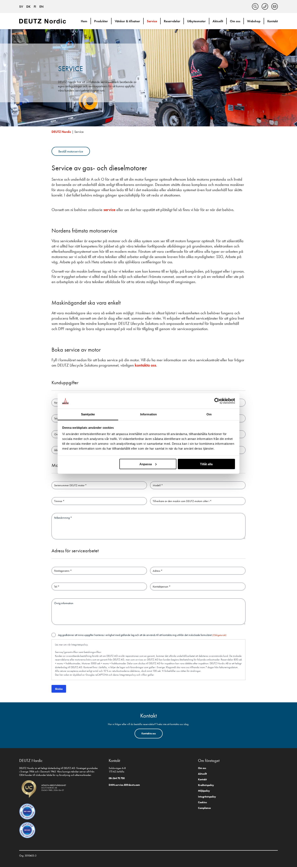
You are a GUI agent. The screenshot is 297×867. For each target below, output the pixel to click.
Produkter (101, 21)
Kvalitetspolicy (206, 785)
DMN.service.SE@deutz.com (124, 785)
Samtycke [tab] (88, 414)
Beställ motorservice (70, 151)
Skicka (59, 689)
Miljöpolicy (204, 790)
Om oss (235, 21)
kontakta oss (145, 365)
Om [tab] (209, 414)
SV (21, 6)
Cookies (202, 802)
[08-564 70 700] (265, 6)
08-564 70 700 (117, 778)
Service (152, 21)
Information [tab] (148, 414)
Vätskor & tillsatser (127, 21)
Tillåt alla (206, 464)
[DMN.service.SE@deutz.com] (274, 6)
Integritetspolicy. (79, 644)
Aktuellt (218, 21)
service (109, 209)
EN (41, 6)
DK (28, 6)
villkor (144, 674)
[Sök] (255, 6)
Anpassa (145, 464)
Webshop (253, 21)
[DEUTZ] (43, 21)
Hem (84, 21)
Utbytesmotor (196, 21)
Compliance (204, 808)
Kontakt (272, 21)
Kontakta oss (148, 733)
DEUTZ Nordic (61, 132)
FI (35, 6)
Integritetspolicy (127, 674)
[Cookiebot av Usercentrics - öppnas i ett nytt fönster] (217, 401)
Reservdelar (172, 21)
